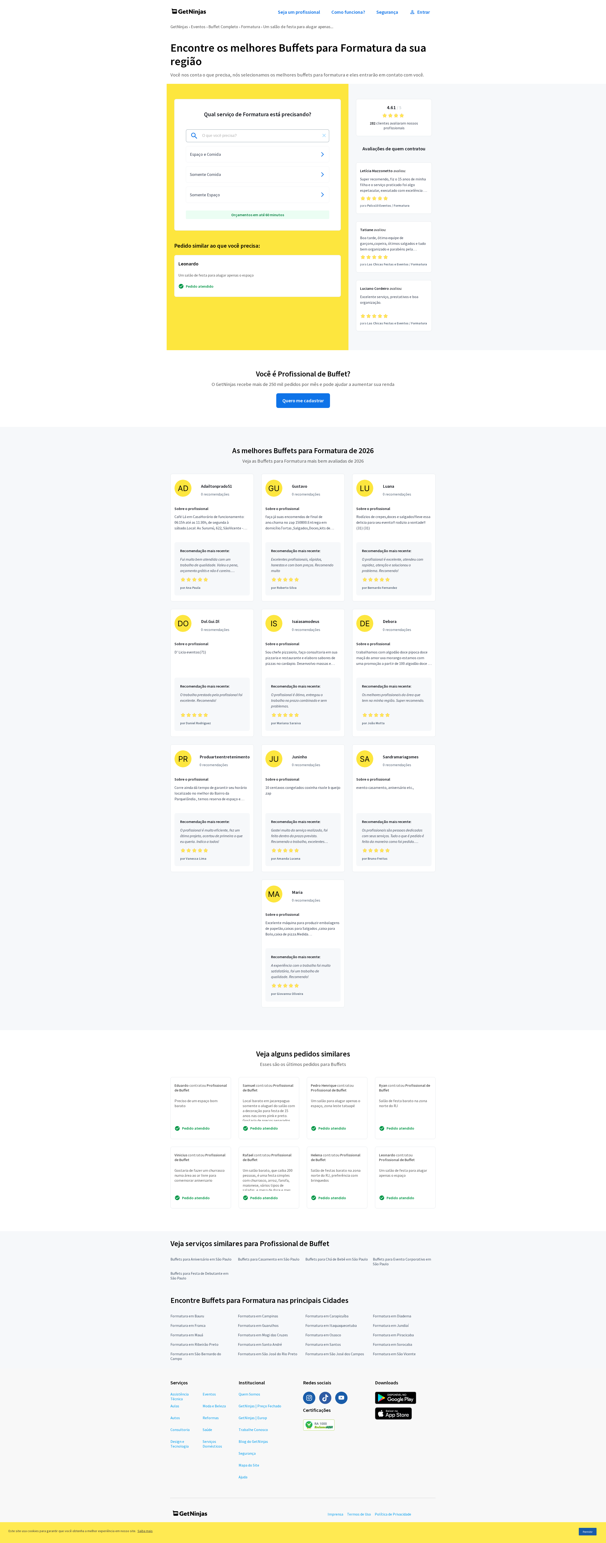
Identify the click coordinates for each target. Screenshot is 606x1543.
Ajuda (243, 1477)
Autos (175, 1417)
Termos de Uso (359, 1514)
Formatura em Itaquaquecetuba (331, 1325)
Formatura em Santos (323, 1344)
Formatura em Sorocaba (392, 1344)
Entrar (423, 12)
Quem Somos (249, 1394)
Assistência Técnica (179, 1396)
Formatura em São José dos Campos (334, 1353)
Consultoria (180, 1429)
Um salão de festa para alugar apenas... (298, 26)
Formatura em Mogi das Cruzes (263, 1335)
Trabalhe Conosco (253, 1429)
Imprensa (335, 1514)
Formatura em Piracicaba (393, 1335)
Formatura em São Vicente (394, 1353)
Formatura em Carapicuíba (326, 1316)
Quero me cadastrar (303, 401)
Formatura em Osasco (323, 1335)
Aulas (174, 1406)
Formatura (250, 26)
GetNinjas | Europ (253, 1417)
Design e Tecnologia (179, 1444)
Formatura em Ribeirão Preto (194, 1344)
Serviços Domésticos (212, 1444)
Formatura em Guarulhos (258, 1325)
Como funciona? (348, 12)
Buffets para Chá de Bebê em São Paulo (336, 1259)
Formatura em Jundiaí (391, 1325)
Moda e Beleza (214, 1406)
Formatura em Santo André (260, 1344)
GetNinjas (179, 26)
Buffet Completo (223, 26)
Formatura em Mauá (186, 1335)
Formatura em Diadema (392, 1316)
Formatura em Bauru (187, 1316)
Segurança (387, 12)
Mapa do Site (249, 1465)
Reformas (211, 1417)
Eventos (198, 26)
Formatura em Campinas (258, 1316)
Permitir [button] (588, 1532)
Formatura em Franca (187, 1325)
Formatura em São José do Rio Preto (267, 1353)
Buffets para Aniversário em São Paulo (201, 1259)
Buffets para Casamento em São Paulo (268, 1259)
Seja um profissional (299, 12)
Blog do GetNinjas (253, 1441)
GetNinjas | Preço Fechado (260, 1406)
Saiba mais (145, 1531)
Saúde (207, 1429)
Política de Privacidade (393, 1514)
